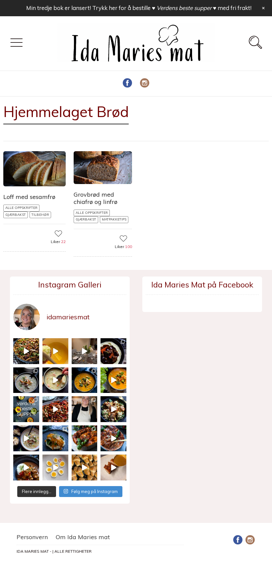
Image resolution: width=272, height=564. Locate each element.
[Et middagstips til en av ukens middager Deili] (113, 409)
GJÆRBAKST (15, 215)
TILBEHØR (40, 215)
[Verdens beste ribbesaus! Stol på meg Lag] (113, 467)
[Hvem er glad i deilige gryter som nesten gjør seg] (113, 351)
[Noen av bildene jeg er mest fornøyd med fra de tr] (55, 438)
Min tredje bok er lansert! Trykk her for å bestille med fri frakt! (138, 7)
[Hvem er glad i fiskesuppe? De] (55, 380)
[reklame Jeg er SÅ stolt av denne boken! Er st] (26, 409)
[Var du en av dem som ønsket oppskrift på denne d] (26, 380)
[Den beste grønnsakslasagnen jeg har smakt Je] (113, 438)
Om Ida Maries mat (83, 537)
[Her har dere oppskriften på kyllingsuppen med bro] (85, 380)
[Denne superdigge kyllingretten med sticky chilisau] (55, 409)
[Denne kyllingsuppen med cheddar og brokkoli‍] (113, 380)
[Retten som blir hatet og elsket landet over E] (55, 467)
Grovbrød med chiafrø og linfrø (95, 198)
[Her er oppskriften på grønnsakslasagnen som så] (85, 438)
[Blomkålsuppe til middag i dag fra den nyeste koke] (55, 351)
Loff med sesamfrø (29, 197)
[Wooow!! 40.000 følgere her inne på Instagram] (85, 409)
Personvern (32, 537)
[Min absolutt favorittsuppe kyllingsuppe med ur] (26, 438)
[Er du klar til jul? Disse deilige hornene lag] (85, 467)
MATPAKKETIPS (114, 219)
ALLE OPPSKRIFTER (21, 208)
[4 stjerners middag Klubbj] (85, 351)
